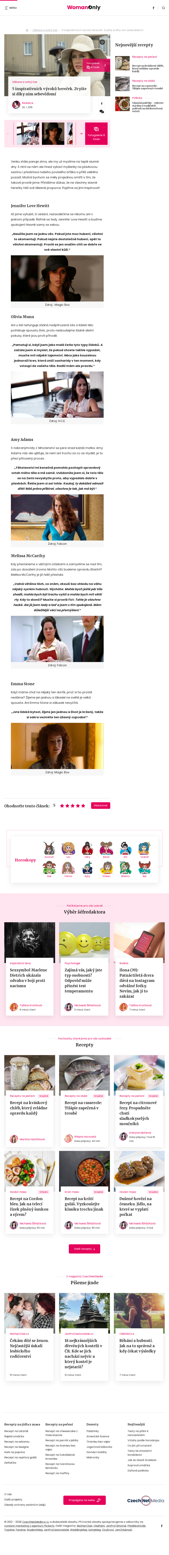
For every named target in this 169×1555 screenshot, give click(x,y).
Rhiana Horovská (85, 1137)
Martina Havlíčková (32, 1139)
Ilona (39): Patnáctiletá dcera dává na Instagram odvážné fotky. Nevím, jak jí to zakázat (137, 983)
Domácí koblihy (96, 1452)
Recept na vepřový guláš (20, 1457)
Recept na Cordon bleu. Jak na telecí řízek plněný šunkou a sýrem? (29, 1206)
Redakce (27, 103)
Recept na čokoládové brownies (60, 1457)
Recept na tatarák (16, 1431)
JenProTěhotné (116, 1526)
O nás (8, 1494)
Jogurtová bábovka (99, 1447)
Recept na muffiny (57, 1473)
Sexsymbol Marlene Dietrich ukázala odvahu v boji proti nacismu (28, 978)
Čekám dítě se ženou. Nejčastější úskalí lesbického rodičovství (29, 1348)
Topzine (9, 1530)
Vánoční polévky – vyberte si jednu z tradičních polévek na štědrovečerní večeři (148, 107)
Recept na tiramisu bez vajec (60, 1447)
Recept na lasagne (16, 1447)
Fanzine (21, 1530)
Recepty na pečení (144, 57)
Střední (44, 1192)
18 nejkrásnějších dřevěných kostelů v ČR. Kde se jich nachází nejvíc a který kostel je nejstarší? (83, 1353)
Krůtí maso (72, 1192)
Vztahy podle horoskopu (143, 1440)
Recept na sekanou (16, 1442)
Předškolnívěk (136, 1526)
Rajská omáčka (14, 1436)
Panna (68, 876)
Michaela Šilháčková (87, 1005)
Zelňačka (10, 1463)
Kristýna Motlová (140, 1133)
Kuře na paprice (14, 1452)
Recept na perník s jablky (61, 1440)
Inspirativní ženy (20, 963)
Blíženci (125, 876)
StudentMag (35, 1530)
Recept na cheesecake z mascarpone (61, 1433)
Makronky (92, 1457)
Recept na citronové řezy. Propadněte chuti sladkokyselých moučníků (138, 1113)
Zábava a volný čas (45, 30)
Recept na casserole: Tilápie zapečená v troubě (147, 87)
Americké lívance (97, 1436)
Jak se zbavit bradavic (142, 1460)
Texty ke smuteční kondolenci (140, 1453)
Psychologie (72, 963)
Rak (49, 876)
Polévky (137, 98)
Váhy (87, 857)
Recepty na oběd (143, 81)
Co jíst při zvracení (140, 1445)
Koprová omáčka (139, 1465)
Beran (106, 857)
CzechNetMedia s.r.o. (35, 1522)
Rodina (123, 963)
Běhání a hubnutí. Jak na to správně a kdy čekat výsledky (137, 1345)
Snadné (43, 1096)
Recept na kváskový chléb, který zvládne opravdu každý (148, 68)
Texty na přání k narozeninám (138, 1433)
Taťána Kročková (31, 1005)
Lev (68, 857)
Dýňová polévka (138, 1470)
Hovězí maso (18, 1192)
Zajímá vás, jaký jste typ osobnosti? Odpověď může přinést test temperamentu (83, 980)
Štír (125, 857)
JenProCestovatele (56, 1530)
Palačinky (92, 1431)
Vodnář (144, 857)
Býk (145, 876)
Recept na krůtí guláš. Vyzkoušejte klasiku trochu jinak (84, 1204)
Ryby (87, 876)
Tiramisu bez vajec (98, 1442)
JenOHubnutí (123, 1530)
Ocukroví (108, 1530)
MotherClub (84, 1526)
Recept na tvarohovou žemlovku (60, 1466)
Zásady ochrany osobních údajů (25, 1505)
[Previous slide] (11, 133)
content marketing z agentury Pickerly (29, 1526)
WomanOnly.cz (27, 30)
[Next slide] (79, 133)
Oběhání (99, 1526)
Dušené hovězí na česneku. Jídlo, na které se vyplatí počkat (135, 1206)
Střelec (106, 876)
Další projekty (13, 1499)
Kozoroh (49, 857)
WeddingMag (78, 1530)
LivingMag (94, 1530)
